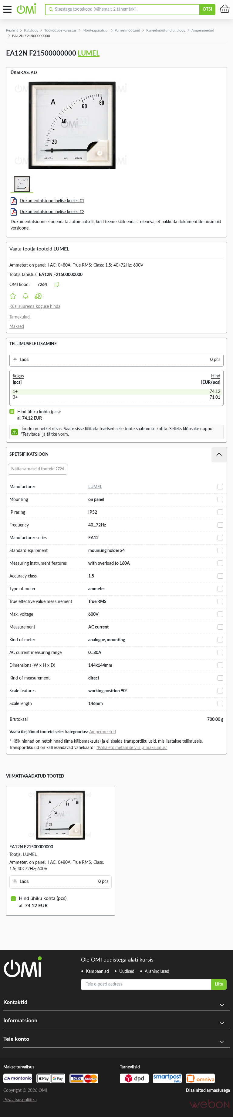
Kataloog (31, 30)
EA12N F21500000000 (31, 847)
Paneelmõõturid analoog (165, 30)
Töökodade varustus (60, 30)
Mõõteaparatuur (96, 30)
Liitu (219, 984)
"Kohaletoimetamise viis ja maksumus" (131, 748)
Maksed (16, 327)
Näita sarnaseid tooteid (37, 469)
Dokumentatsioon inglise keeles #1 (52, 201)
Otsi (207, 9)
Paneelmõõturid (127, 30)
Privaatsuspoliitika (20, 1100)
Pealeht (12, 30)
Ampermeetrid (202, 30)
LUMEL (89, 53)
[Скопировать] (57, 284)
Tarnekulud (19, 317)
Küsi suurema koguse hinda (34, 307)
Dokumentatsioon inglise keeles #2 (52, 212)
